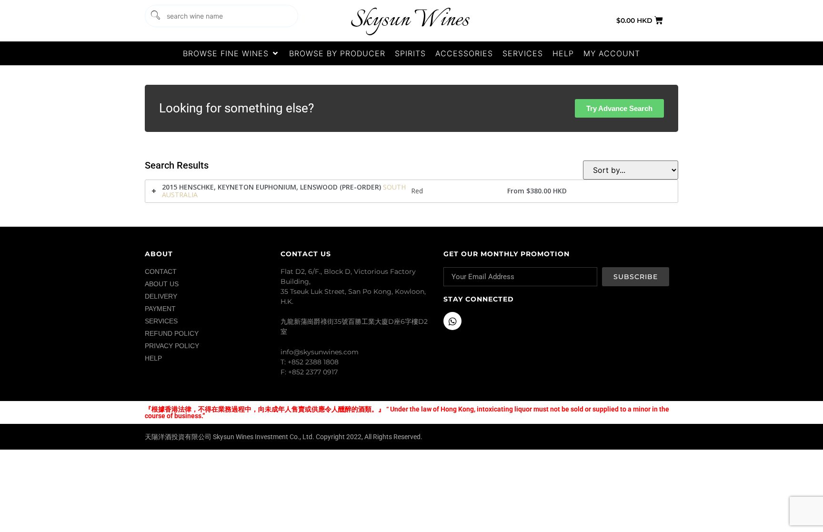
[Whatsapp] (452, 321)
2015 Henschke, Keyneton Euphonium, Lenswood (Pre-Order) (271, 186)
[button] (231, 53)
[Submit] (155, 16)
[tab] (411, 191)
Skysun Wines (409, 20)
